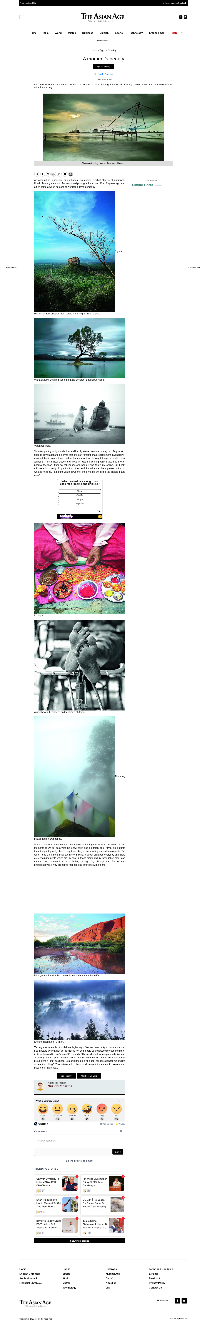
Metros (72, 33)
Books (66, 1269)
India (45, 33)
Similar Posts (142, 185)
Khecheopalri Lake (89, 1076)
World (58, 33)
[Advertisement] (79, 890)
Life (108, 1287)
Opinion (104, 33)
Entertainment (157, 33)
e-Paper (166, 3)
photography (66, 1076)
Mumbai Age (113, 1273)
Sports (119, 33)
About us (111, 1283)
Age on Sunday (178, 3)
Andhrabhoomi (28, 1278)
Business (87, 33)
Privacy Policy (157, 1283)
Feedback (154, 1278)
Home (33, 33)
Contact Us (155, 1287)
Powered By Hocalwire (178, 1319)
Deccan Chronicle (29, 1273)
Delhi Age (111, 1269)
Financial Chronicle (30, 1283)
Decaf (109, 1278)
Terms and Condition (161, 1269)
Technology (136, 33)
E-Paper (153, 1273)
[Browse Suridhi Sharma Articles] (40, 1086)
